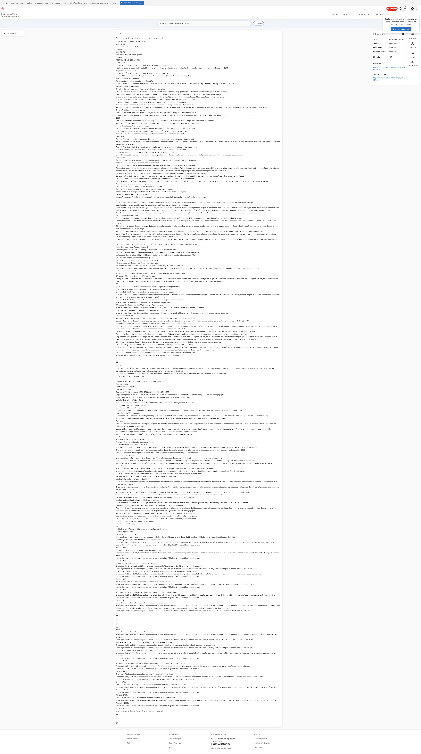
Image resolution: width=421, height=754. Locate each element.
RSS (128, 743)
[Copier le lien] (384, 64)
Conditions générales (260, 739)
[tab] (412, 36)
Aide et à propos (175, 739)
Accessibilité (257, 748)
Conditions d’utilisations (261, 743)
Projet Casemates (175, 743)
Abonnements (132, 739)
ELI (170, 748)
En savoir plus (112, 3)
